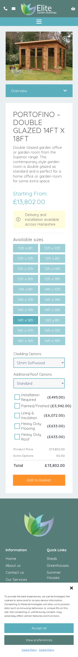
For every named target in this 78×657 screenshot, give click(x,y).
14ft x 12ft (25, 299)
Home (11, 558)
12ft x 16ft (25, 279)
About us (13, 565)
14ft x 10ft (52, 289)
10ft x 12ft (25, 258)
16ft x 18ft (52, 340)
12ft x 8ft (52, 258)
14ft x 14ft (52, 299)
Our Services (16, 579)
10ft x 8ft (25, 248)
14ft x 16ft (52, 310)
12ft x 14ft (52, 268)
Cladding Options (27, 354)
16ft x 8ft (52, 320)
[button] (71, 588)
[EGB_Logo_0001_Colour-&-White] (39, 8)
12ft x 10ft (25, 268)
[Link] (5, 8)
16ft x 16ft (25, 340)
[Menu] (38, 21)
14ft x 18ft (25, 320)
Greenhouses (58, 565)
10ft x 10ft (52, 248)
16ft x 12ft (52, 330)
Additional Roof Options (32, 374)
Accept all (39, 628)
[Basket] (73, 8)
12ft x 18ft (52, 279)
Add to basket (39, 480)
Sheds (52, 558)
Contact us (15, 572)
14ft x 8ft (25, 289)
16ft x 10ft (25, 330)
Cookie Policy (29, 649)
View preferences (39, 640)
